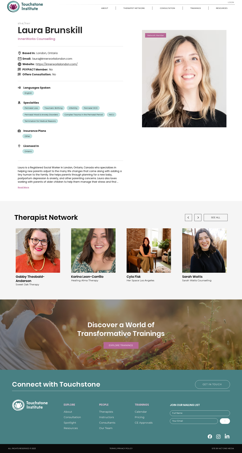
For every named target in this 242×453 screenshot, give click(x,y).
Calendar (141, 411)
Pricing (139, 417)
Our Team (105, 428)
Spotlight (70, 422)
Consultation (72, 417)
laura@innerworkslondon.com (52, 59)
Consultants (107, 422)
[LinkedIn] (227, 436)
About (68, 411)
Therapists (106, 411)
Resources (71, 428)
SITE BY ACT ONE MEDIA (223, 448)
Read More (23, 187)
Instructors (106, 417)
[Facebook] (210, 436)
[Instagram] (218, 436)
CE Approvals (144, 422)
